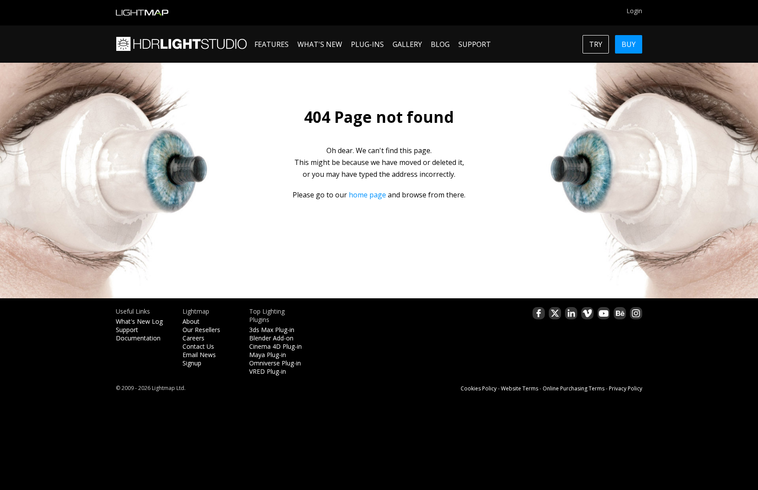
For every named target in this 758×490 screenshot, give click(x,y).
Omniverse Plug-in (275, 363)
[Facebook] (539, 313)
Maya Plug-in (267, 355)
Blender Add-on (271, 338)
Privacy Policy (625, 388)
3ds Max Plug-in (271, 329)
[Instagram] (636, 313)
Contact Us (198, 346)
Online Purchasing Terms (573, 388)
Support (127, 329)
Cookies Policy (479, 388)
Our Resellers (201, 329)
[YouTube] (603, 313)
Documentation (138, 338)
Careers (193, 338)
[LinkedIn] (571, 313)
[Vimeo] (587, 313)
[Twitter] (555, 313)
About (191, 321)
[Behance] (620, 313)
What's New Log (139, 321)
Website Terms (519, 388)
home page (367, 195)
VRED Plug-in (267, 371)
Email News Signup (199, 359)
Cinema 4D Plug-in (275, 346)
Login (634, 11)
